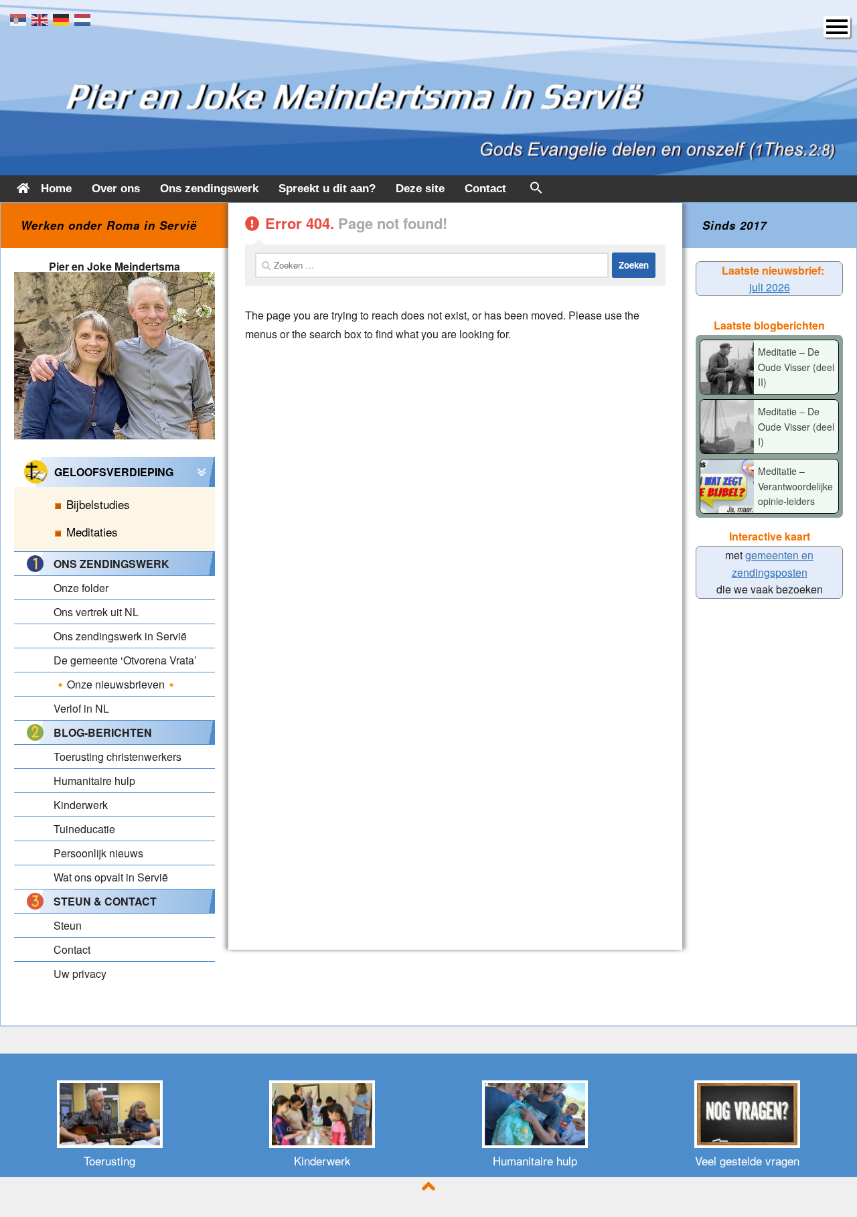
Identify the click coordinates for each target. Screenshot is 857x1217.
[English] (42, 18)
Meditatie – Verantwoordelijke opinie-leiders (795, 486)
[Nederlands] (85, 18)
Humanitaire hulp (535, 1160)
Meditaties (92, 531)
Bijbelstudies (98, 504)
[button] (536, 190)
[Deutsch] (63, 18)
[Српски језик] (20, 18)
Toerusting (109, 1160)
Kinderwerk (322, 1160)
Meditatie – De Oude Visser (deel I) (796, 426)
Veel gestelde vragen (747, 1160)
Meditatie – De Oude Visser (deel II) (796, 366)
